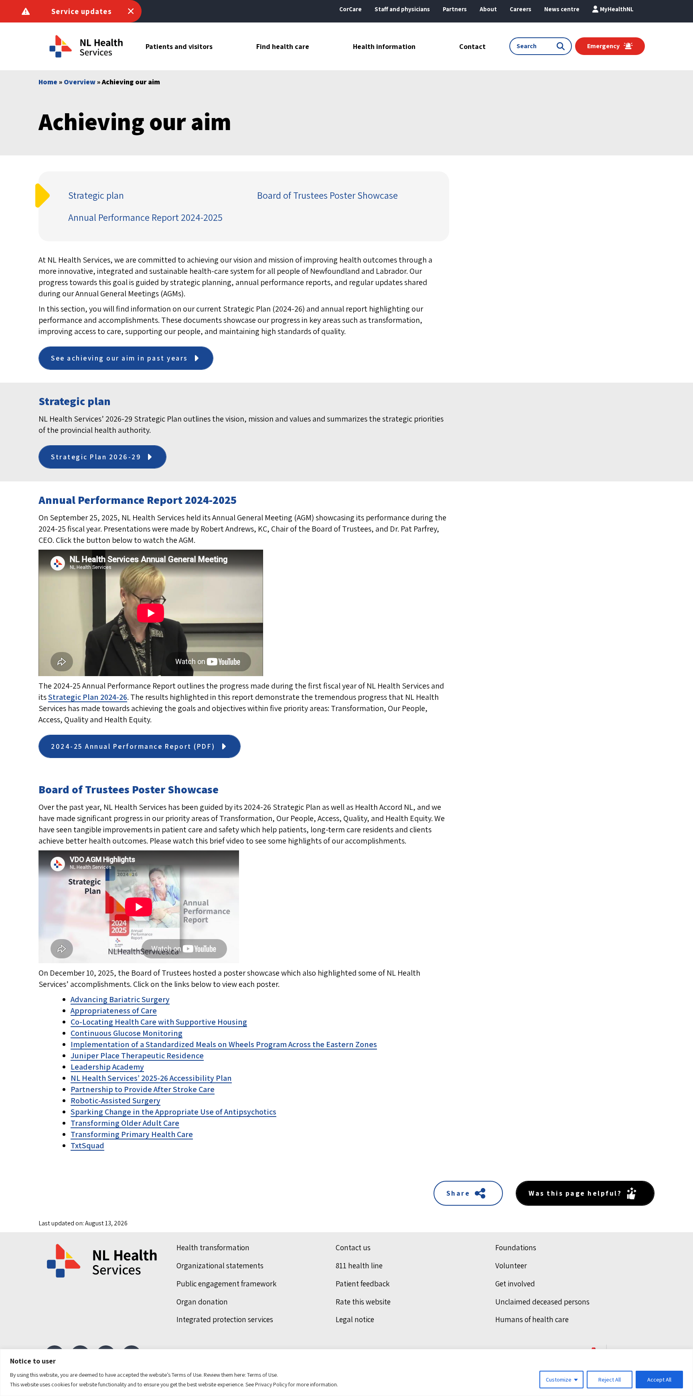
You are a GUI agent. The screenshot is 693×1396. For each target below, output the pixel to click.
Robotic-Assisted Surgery (115, 1100)
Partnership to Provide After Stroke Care (143, 1089)
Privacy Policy (271, 1384)
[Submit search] (562, 46)
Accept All (659, 1379)
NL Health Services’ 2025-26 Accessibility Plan (151, 1078)
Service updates (81, 11)
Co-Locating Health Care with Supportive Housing (159, 1022)
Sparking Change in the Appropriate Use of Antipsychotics (173, 1112)
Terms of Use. (262, 1374)
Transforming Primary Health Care (132, 1134)
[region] (346, 1372)
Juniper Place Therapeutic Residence (137, 1055)
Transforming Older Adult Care (125, 1123)
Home (47, 81)
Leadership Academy (107, 1067)
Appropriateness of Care (114, 1010)
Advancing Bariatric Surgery (120, 999)
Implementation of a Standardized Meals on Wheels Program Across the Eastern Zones (224, 1044)
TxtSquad (87, 1145)
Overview (79, 81)
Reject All (609, 1379)
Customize (558, 1379)
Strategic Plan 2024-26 (87, 697)
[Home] (102, 1261)
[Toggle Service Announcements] (131, 11)
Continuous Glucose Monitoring (126, 1033)
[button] (488, 9)
